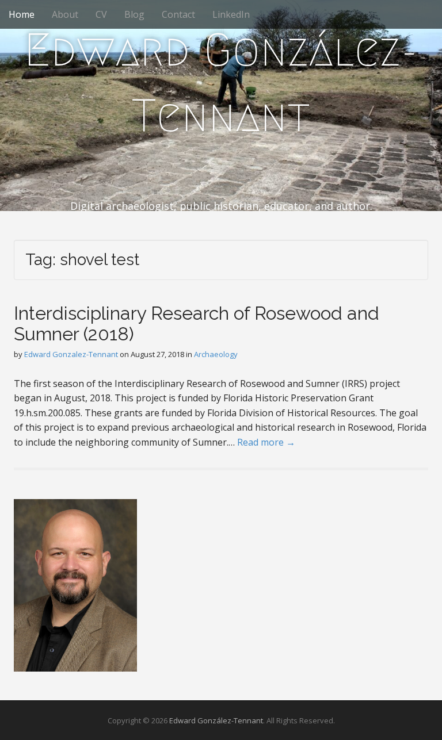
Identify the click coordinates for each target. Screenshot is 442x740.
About (65, 14)
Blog (134, 14)
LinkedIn (231, 14)
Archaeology (216, 354)
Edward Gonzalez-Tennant (71, 354)
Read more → (266, 442)
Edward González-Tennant (221, 82)
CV (101, 14)
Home (22, 14)
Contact (178, 14)
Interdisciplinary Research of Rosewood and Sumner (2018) (196, 323)
